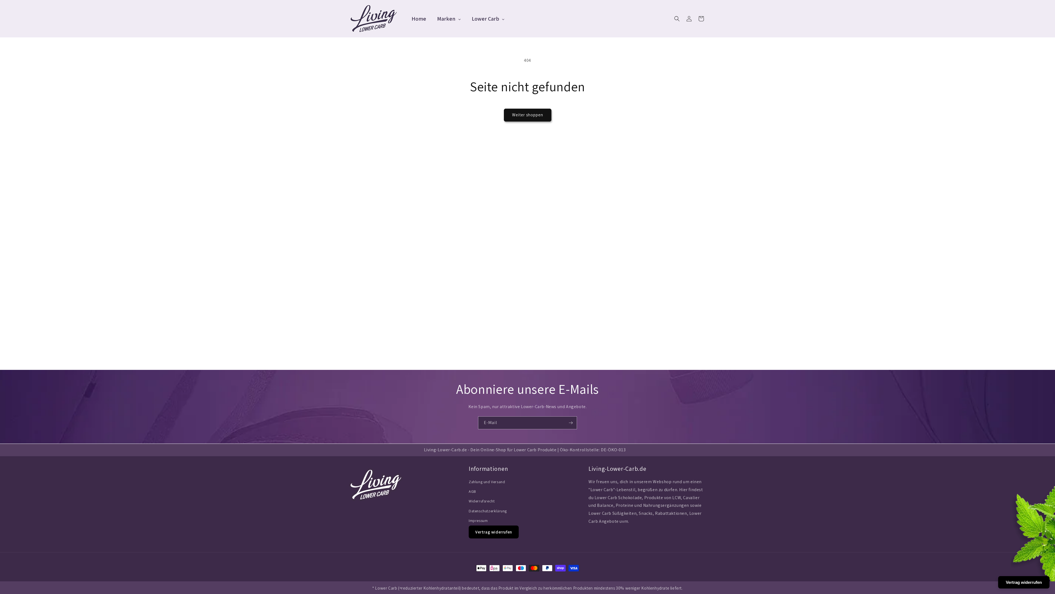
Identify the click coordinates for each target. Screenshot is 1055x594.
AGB (472, 491)
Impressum (478, 520)
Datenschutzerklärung (488, 510)
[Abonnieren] (571, 422)
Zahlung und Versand (487, 481)
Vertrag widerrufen (493, 532)
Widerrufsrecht (482, 501)
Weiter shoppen (527, 114)
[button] (677, 19)
